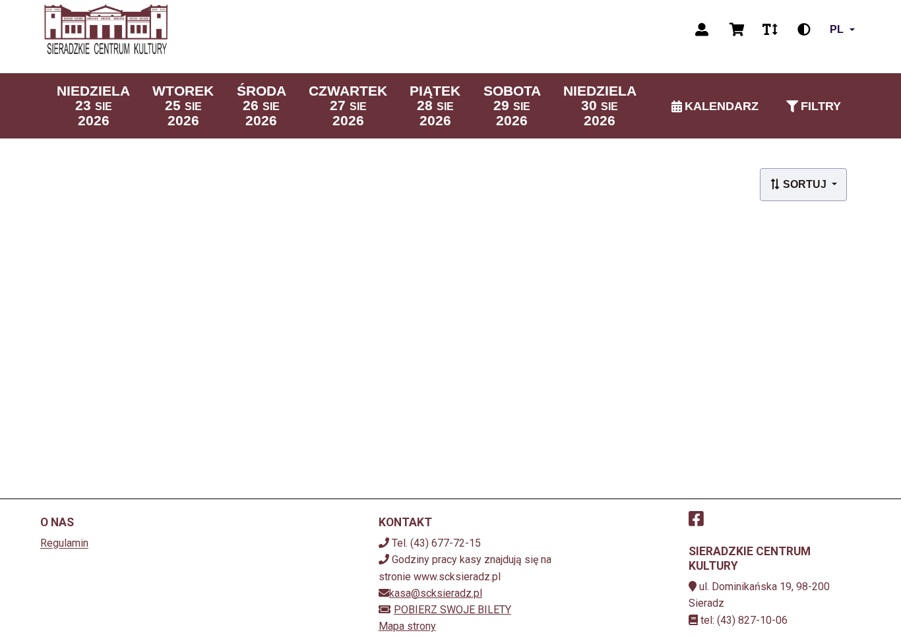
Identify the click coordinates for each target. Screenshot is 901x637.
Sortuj (804, 184)
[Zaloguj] (702, 29)
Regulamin (64, 543)
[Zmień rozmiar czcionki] (769, 29)
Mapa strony (407, 626)
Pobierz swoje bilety (452, 609)
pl (837, 29)
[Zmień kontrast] (804, 29)
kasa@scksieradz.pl (435, 593)
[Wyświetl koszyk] (737, 29)
